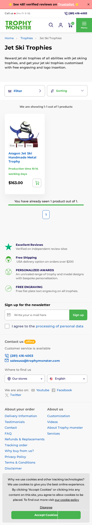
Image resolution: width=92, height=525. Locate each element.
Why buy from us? (19, 451)
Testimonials (15, 422)
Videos (52, 422)
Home (9, 38)
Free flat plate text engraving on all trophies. (47, 291)
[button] (51, 25)
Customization (58, 416)
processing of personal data (59, 326)
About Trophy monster (65, 427)
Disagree (46, 507)
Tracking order (16, 445)
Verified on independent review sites (41, 249)
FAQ (8, 433)
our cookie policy (67, 500)
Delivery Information (21, 416)
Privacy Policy (15, 457)
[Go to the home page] (19, 25)
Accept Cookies (46, 515)
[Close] (88, 4)
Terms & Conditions (20, 462)
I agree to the (47, 326)
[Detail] (37, 183)
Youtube (42, 390)
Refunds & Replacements (25, 439)
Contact (11, 427)
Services (53, 433)
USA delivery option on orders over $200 (45, 261)
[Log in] (60, 25)
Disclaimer (13, 468)
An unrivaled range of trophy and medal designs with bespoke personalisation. (50, 276)
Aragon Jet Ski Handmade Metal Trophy (22, 157)
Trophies (27, 38)
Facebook (64, 390)
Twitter (15, 395)
